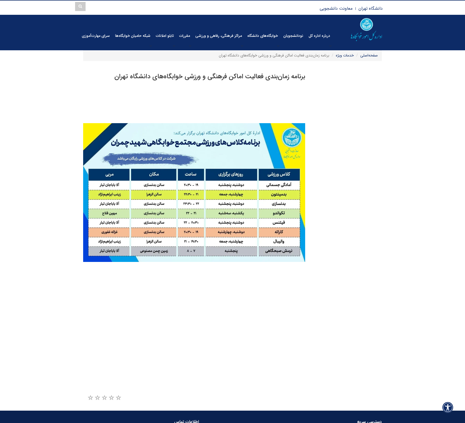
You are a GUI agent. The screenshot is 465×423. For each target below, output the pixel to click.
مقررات (184, 36)
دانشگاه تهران (370, 8)
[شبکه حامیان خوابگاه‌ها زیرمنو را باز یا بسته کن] (150, 45)
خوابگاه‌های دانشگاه (262, 36)
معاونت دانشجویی (336, 8)
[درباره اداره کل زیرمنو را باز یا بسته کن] (330, 45)
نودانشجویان (293, 36)
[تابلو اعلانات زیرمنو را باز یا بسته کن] (174, 45)
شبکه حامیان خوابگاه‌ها (132, 36)
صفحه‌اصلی (369, 55)
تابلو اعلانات (165, 36)
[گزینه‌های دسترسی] (448, 407)
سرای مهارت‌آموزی (96, 36)
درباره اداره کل (319, 36)
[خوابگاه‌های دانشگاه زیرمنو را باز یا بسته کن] (278, 45)
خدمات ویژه (345, 55)
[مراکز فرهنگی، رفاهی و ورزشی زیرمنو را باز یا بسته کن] (242, 45)
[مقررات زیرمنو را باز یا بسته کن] (190, 45)
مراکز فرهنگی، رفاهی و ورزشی (218, 36)
